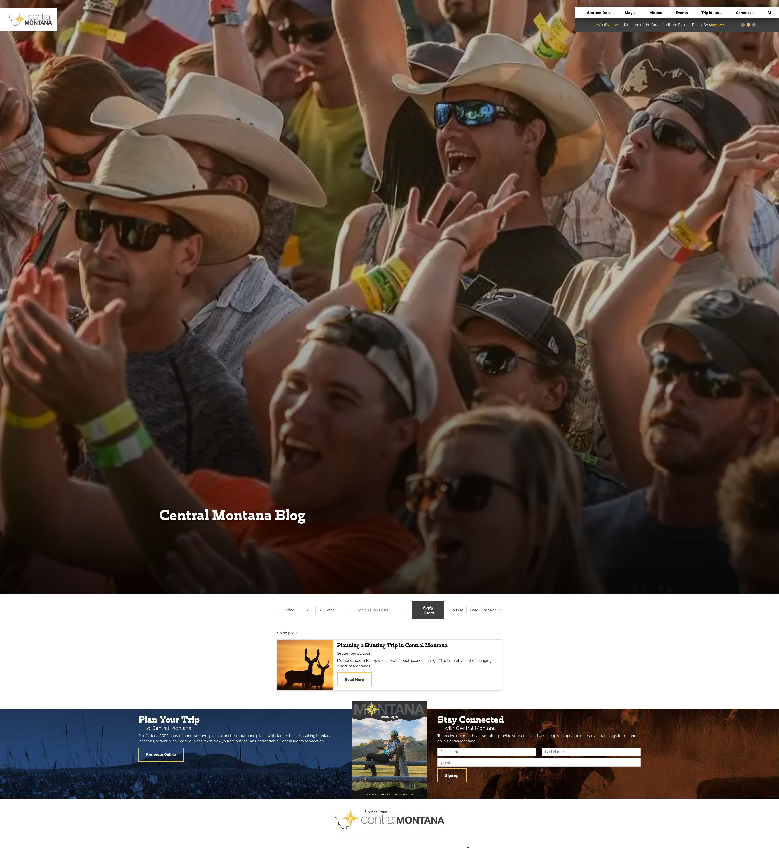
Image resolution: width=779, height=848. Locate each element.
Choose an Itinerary (663, 25)
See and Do (597, 13)
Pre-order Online (161, 754)
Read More (354, 679)
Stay (629, 13)
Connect (744, 13)
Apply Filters (428, 610)
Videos (656, 13)
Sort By (456, 610)
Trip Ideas (710, 13)
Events (682, 13)
